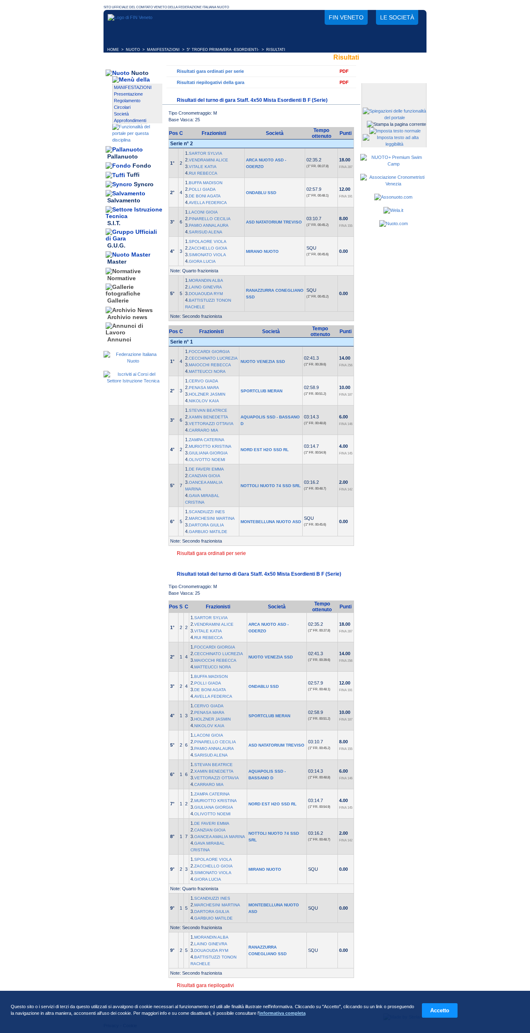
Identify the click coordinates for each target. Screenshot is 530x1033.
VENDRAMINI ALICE (208, 160)
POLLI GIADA (202, 189)
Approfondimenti (130, 120)
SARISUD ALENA (205, 232)
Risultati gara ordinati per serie (210, 71)
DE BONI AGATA (205, 196)
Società (121, 113)
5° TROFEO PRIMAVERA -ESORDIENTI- (223, 50)
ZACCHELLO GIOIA (208, 248)
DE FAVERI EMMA (206, 469)
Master (116, 262)
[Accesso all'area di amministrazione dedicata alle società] (393, 90)
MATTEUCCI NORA (207, 371)
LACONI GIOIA (203, 212)
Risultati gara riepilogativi (205, 985)
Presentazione (128, 93)
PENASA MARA (204, 387)
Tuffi (133, 175)
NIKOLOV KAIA (204, 401)
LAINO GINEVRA (205, 287)
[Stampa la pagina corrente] (396, 124)
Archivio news (127, 317)
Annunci (119, 339)
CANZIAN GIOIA (204, 475)
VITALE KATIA (203, 166)
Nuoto (140, 73)
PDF (344, 71)
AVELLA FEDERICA (208, 202)
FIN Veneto (346, 17)
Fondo (141, 165)
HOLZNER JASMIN (207, 394)
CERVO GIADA (203, 381)
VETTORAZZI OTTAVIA (211, 423)
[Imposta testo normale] (395, 130)
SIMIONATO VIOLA (207, 254)
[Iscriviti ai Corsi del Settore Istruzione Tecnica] (133, 380)
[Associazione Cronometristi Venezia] (393, 183)
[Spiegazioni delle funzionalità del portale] (394, 117)
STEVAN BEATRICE (208, 410)
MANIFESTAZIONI (163, 50)
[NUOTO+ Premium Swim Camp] (393, 163)
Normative (121, 278)
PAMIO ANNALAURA (209, 225)
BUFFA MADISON (205, 182)
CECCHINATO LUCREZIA (213, 358)
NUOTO (133, 50)
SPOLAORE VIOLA (207, 241)
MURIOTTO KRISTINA (210, 446)
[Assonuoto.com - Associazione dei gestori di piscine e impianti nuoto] (393, 197)
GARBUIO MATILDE (208, 531)
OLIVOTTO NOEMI (207, 459)
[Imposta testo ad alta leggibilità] (394, 144)
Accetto (439, 1010)
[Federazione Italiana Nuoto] (133, 360)
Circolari (122, 107)
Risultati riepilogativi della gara (210, 82)
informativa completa (282, 1013)
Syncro (144, 184)
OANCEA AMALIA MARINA (219, 836)
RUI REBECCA (203, 173)
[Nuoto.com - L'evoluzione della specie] (393, 223)
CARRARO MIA (203, 430)
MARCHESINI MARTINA (212, 518)
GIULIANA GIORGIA (208, 453)
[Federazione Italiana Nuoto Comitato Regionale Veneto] (130, 17)
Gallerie (118, 301)
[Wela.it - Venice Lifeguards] (393, 210)
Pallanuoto (122, 156)
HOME (113, 50)
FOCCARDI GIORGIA (209, 351)
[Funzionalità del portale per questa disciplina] (137, 139)
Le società (397, 17)
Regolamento (127, 100)
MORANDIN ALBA (206, 280)
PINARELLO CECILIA (210, 218)
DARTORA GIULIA (206, 525)
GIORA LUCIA (202, 261)
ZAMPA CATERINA (206, 439)
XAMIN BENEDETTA (208, 417)
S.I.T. (113, 223)
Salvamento (123, 200)
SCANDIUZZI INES (207, 511)
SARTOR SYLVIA (205, 153)
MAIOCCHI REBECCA (210, 365)
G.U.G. (116, 245)
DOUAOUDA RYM (206, 293)
